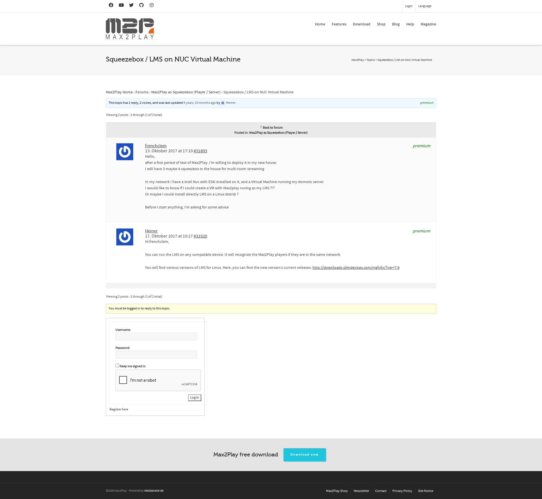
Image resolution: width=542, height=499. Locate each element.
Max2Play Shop (337, 491)
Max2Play (357, 60)
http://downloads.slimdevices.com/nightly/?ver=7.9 (355, 267)
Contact (380, 491)
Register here (119, 409)
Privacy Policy (402, 491)
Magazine (428, 24)
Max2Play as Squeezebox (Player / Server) (185, 92)
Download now (304, 454)
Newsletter (361, 491)
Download (361, 24)
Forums (142, 92)
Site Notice (425, 491)
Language (424, 6)
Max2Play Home (119, 92)
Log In (194, 397)
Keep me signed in (133, 366)
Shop (381, 24)
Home (320, 24)
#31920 (200, 236)
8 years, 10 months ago (199, 103)
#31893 (200, 151)
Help (410, 24)
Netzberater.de (153, 491)
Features (339, 24)
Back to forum (273, 128)
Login (408, 6)
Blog (396, 24)
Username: (123, 330)
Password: (122, 348)
